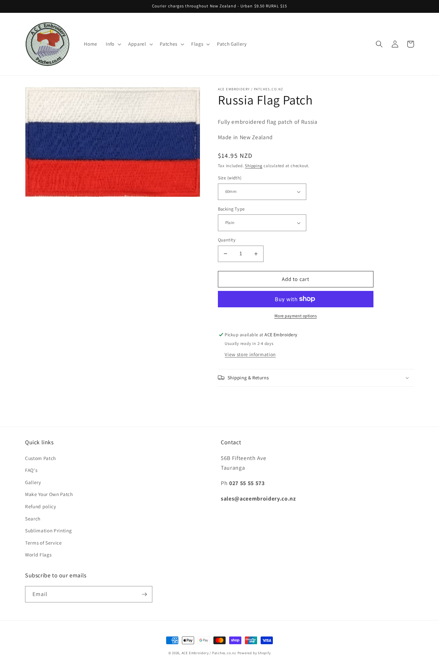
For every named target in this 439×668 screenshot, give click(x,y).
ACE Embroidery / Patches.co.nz (209, 653)
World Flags (38, 554)
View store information (250, 354)
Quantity (227, 240)
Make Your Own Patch (49, 494)
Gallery (33, 482)
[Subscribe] (144, 594)
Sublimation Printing (48, 530)
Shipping (253, 165)
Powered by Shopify (254, 653)
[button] (113, 44)
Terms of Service (43, 542)
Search (32, 518)
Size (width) (230, 178)
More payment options (295, 316)
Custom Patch (40, 458)
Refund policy (40, 506)
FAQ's (31, 470)
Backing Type (231, 209)
